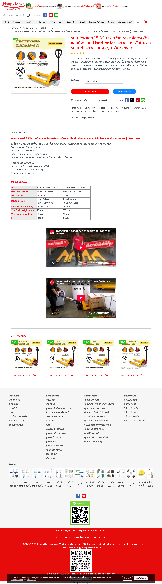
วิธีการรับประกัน (132, 416)
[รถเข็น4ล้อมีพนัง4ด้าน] (69, 473)
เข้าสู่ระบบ (7, 15)
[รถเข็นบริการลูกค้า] (121, 473)
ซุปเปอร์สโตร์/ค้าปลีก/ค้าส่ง (97, 425)
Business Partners (96, 22)
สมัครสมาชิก (19, 15)
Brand (82, 22)
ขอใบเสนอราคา (131, 400)
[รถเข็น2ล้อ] (48, 473)
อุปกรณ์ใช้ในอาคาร (54, 429)
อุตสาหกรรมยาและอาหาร (96, 408)
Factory (114, 108)
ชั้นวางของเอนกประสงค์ (57, 412)
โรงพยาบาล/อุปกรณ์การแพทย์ (99, 404)
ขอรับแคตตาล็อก (17, 420)
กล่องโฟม (50, 420)
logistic (103, 108)
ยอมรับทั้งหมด (141, 578)
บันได (48, 425)
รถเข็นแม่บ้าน (111, 484)
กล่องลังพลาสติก (54, 416)
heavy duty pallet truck (106, 111)
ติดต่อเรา (13, 404)
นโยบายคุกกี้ (31, 579)
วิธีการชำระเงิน (131, 408)
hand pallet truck (81, 111)
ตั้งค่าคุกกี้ (127, 578)
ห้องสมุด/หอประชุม (93, 441)
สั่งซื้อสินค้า (91, 91)
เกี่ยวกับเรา (14, 400)
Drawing (111, 22)
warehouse (140, 108)
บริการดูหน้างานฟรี (125, 22)
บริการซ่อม (50, 458)
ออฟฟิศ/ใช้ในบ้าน (93, 433)
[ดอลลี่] (79, 473)
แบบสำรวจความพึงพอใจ (136, 420)
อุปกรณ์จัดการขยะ (54, 445)
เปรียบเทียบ (103, 100)
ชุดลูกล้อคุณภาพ (53, 450)
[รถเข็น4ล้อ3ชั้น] (37, 473)
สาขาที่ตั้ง (13, 408)
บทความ (13, 412)
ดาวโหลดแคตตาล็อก (19, 416)
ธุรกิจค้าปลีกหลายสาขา (95, 416)
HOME (6, 22)
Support (71, 22)
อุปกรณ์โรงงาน (53, 437)
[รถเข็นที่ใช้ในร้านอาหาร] (100, 473)
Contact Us (56, 22)
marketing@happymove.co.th (85, 547)
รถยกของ (50, 404)
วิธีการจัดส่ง (130, 412)
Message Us (125, 91)
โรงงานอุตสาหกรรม (94, 429)
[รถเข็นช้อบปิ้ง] (90, 473)
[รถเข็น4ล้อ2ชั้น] (25, 473)
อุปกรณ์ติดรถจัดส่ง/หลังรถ (98, 437)
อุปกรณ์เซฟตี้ (52, 441)
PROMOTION (89, 108)
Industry (29, 22)
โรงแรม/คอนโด (92, 400)
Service (42, 22)
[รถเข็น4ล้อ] (14, 473)
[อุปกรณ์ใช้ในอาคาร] (144, 486)
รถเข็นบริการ (121, 484)
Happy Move (87, 117)
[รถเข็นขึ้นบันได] (59, 473)
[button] (138, 22)
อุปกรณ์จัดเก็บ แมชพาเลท (58, 408)
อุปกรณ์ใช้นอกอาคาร (55, 433)
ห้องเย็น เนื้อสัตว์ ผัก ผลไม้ (97, 412)
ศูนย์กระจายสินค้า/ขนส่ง (96, 420)
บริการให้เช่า (51, 454)
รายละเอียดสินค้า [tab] (19, 132)
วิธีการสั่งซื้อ (130, 404)
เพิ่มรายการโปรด (81, 100)
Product (16, 22)
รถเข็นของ (50, 400)
